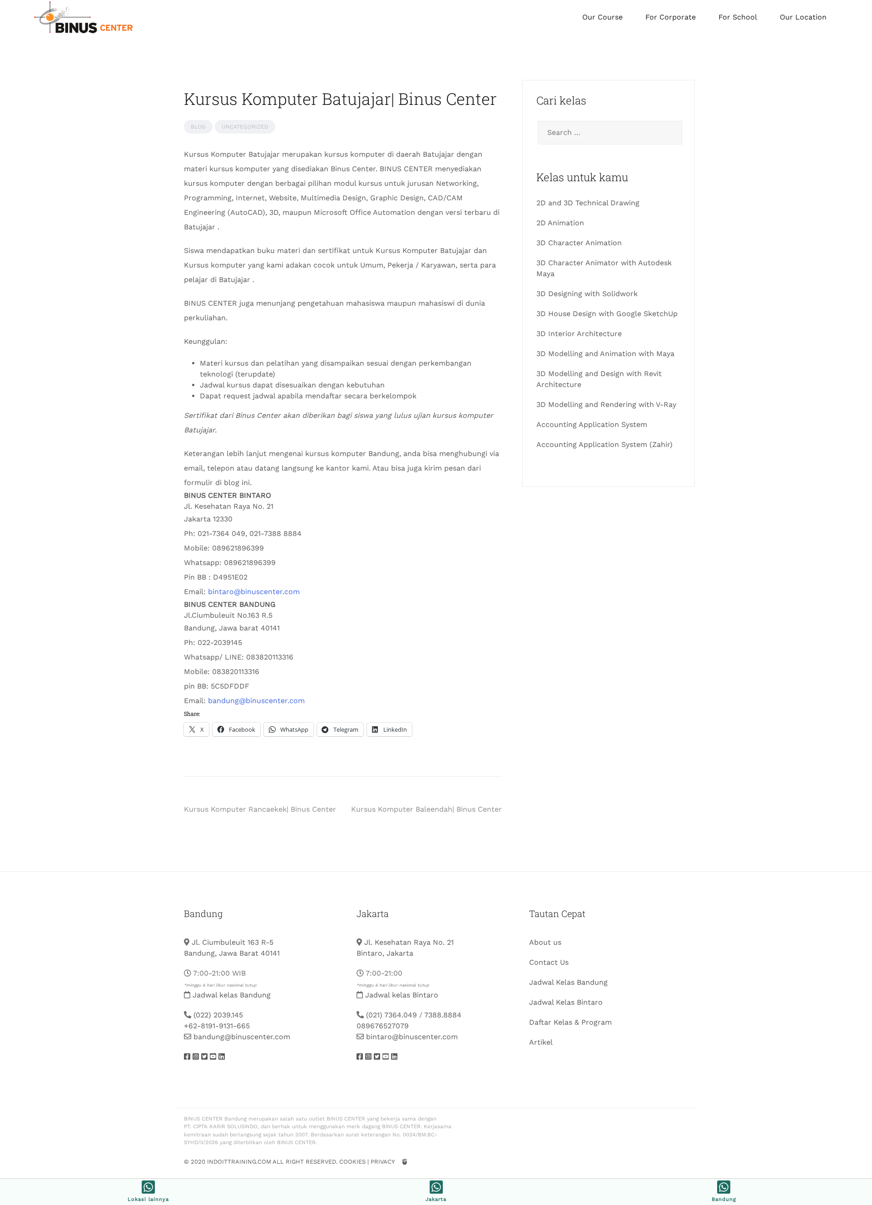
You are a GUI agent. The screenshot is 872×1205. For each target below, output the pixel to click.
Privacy (382, 1161)
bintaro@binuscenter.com (254, 591)
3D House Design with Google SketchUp (607, 313)
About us (545, 942)
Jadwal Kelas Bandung (568, 982)
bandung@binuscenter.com (256, 700)
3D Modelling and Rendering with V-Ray (606, 404)
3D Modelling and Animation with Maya (605, 353)
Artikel (541, 1042)
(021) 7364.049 (391, 1015)
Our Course (602, 17)
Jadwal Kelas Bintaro (566, 1002)
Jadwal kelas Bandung (232, 995)
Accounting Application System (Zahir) (604, 444)
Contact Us (549, 962)
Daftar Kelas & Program (570, 1022)
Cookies (352, 1161)
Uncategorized (245, 127)
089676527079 (383, 1026)
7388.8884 (442, 1015)
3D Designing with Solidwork (587, 293)
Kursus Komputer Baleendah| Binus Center (426, 809)
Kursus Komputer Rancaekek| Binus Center (260, 809)
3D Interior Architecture (579, 333)
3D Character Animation (579, 242)
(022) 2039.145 (218, 1015)
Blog (198, 127)
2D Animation (560, 222)
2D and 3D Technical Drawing (587, 202)
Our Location (803, 17)
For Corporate (670, 17)
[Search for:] (608, 132)
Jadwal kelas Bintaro (401, 995)
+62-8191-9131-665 (217, 1026)
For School (737, 17)
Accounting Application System (591, 424)
